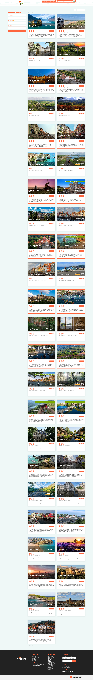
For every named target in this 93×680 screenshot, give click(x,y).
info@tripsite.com (67, 667)
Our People (34, 658)
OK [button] (70, 677)
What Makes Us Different (36, 657)
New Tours (49, 669)
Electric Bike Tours (50, 662)
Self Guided (18, 12)
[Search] (71, 1)
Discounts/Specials (50, 656)
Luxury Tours (49, 658)
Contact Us (34, 660)
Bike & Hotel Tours (11, 12)
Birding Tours (49, 667)
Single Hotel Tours (50, 668)
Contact (45, 1)
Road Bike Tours (50, 666)
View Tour (52, 58)
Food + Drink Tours (50, 664)
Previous (29, 12)
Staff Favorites (49, 660)
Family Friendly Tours (51, 665)
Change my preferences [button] (77, 677)
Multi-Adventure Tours (51, 663)
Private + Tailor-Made (51, 657)
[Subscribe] (74, 661)
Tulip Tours (49, 659)
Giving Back (34, 659)
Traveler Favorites (50, 661)
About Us (34, 656)
